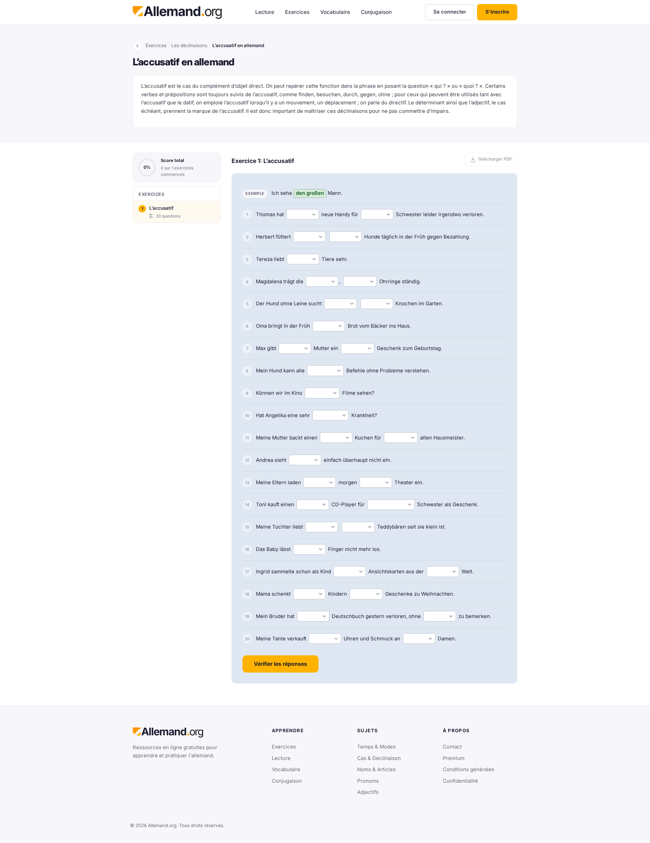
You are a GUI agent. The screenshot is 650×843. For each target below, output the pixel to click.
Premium (453, 758)
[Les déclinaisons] (137, 45)
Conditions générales (468, 769)
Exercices (297, 12)
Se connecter (449, 12)
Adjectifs (367, 792)
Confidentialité (460, 781)
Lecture (264, 12)
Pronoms (368, 781)
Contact (452, 747)
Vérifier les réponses (280, 663)
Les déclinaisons (189, 45)
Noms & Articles (376, 769)
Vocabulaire (335, 12)
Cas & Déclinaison (379, 758)
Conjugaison (376, 12)
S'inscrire (497, 12)
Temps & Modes (376, 747)
